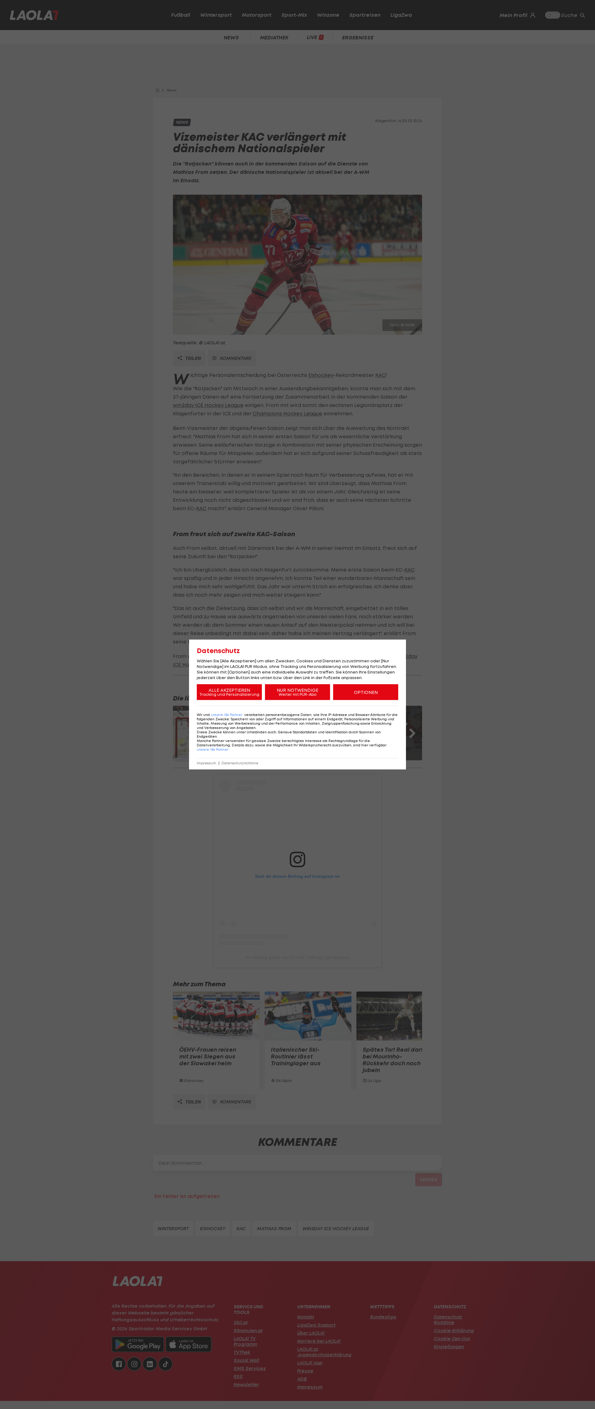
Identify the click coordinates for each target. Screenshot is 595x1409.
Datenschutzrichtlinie (240, 763)
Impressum (206, 763)
